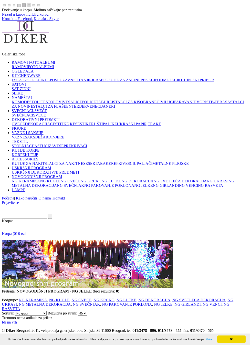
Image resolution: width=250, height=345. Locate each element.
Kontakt (58, 198)
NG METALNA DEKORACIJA (45, 304)
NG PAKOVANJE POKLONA (127, 304)
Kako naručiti (26, 198)
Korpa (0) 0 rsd (14, 233)
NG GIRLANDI (188, 304)
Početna (8, 198)
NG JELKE (163, 304)
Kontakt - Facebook (17, 19)
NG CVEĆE (82, 300)
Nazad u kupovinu (16, 14)
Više (209, 339)
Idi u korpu (40, 14)
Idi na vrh (9, 322)
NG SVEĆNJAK (86, 304)
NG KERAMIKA (33, 300)
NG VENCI (212, 304)
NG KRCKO (104, 300)
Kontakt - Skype (46, 19)
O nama (45, 198)
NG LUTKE (126, 300)
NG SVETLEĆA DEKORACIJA (199, 300)
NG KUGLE (59, 300)
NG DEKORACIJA (154, 300)
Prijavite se (10, 202)
